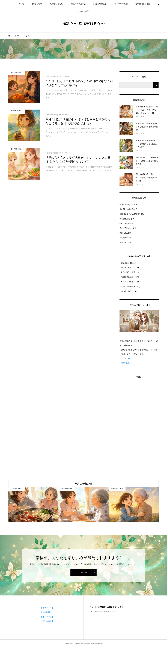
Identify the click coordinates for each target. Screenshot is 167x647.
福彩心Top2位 (125, 238)
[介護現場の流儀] (100, 4)
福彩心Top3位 (125, 242)
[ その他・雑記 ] (126, 291)
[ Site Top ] (21, 4)
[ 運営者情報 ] (45, 612)
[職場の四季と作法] (143, 4)
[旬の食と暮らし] (56, 4)
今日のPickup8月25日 (128, 204)
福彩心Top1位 (125, 233)
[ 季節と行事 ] (125, 263)
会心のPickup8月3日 (128, 228)
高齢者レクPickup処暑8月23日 (132, 214)
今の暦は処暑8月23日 (128, 209)
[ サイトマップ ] (46, 617)
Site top (83, 572)
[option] (33, 504)
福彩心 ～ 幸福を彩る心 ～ (83, 23)
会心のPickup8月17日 (128, 223)
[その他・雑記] (83, 11)
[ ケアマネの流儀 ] (127, 282)
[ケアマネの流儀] (121, 4)
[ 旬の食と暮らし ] (127, 267)
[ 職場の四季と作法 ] (128, 286)
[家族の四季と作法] (78, 4)
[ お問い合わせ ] (126, 363)
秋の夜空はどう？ (127, 219)
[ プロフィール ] (126, 359)
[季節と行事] (37, 4)
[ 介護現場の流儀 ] (127, 277)
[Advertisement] (139, 421)
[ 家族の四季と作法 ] (128, 272)
